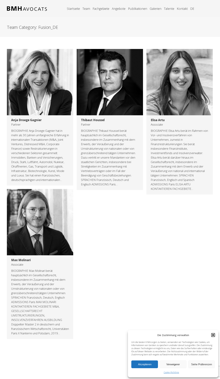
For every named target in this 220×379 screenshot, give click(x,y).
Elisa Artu (158, 120)
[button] (213, 335)
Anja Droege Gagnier (26, 120)
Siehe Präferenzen (201, 364)
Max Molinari (21, 260)
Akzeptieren (144, 364)
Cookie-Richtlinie (171, 372)
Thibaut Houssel (93, 120)
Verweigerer (173, 364)
